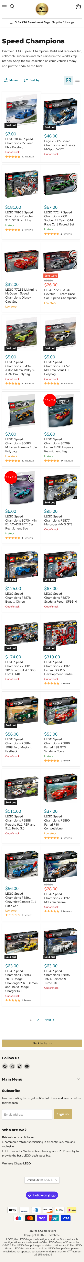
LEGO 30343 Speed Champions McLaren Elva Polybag (19, 143)
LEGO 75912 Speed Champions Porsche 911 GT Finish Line (19, 216)
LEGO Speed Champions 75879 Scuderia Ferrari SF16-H (60, 598)
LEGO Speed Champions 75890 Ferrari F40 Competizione (57, 822)
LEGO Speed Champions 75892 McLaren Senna (57, 898)
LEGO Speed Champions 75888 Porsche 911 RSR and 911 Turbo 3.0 (20, 822)
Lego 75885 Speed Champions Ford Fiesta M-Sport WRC (59, 145)
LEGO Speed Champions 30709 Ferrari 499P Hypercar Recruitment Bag (59, 445)
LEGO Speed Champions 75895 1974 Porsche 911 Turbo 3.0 (57, 977)
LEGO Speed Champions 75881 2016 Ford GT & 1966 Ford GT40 (20, 668)
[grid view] (68, 80)
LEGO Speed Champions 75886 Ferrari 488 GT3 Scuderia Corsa (57, 745)
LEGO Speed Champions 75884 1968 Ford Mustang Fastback (18, 745)
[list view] (77, 80)
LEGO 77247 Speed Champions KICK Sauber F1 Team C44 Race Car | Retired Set (59, 218)
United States (40, 1180)
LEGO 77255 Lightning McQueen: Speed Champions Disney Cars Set (21, 296)
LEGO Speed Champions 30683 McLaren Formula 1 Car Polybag (21, 445)
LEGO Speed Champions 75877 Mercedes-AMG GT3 (58, 520)
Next (48, 1020)
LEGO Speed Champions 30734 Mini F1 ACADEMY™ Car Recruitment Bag (21, 522)
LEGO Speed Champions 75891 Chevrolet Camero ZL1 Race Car (20, 900)
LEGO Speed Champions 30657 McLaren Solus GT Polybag (57, 368)
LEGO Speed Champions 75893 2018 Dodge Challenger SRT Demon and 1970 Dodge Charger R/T (21, 981)
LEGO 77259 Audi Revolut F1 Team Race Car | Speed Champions (60, 294)
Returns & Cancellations (42, 1231)
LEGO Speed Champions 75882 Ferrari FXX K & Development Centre (58, 668)
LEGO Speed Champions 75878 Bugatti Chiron (18, 598)
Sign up (63, 1114)
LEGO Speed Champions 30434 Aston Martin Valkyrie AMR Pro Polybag (20, 368)
